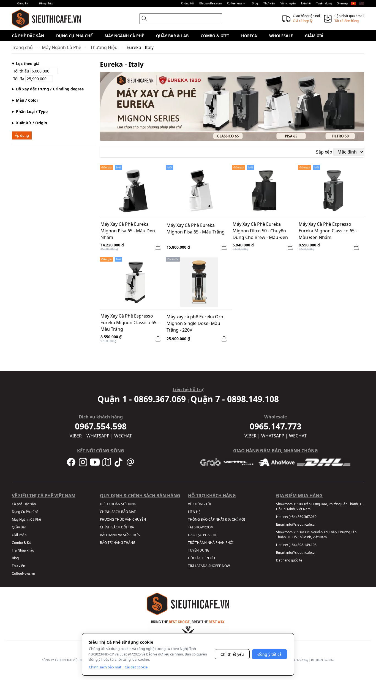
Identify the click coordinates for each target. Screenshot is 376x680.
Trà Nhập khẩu (23, 550)
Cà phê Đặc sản (28, 35)
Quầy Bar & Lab (172, 35)
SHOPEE (214, 565)
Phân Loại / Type (32, 111)
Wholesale (281, 35)
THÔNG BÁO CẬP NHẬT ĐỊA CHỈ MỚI (216, 519)
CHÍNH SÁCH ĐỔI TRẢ (117, 527)
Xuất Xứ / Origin (31, 122)
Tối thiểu (21, 71)
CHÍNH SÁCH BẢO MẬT (118, 511)
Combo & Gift (215, 35)
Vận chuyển (288, 3)
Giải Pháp (19, 535)
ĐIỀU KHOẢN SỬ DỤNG (118, 504)
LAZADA (201, 565)
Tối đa (19, 78)
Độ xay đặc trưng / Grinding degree (50, 89)
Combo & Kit (21, 542)
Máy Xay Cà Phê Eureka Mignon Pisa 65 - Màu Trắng (196, 228)
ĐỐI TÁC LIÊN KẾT (202, 558)
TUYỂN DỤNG (198, 550)
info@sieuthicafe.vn (301, 524)
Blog (255, 3)
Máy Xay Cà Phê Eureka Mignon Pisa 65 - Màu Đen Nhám (127, 230)
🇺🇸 (361, 3)
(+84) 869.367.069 (303, 516)
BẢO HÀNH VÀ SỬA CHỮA (120, 535)
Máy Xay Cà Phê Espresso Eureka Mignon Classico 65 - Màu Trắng (129, 322)
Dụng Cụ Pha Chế (74, 35)
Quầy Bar (19, 527)
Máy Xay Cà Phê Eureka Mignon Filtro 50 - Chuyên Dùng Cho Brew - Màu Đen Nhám (260, 231)
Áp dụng (22, 135)
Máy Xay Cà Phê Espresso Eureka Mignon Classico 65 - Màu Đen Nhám (328, 230)
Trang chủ (22, 47)
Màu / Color (27, 100)
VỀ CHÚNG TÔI (199, 504)
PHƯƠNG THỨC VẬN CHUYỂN (123, 519)
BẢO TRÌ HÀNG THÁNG (117, 542)
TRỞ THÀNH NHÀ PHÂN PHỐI (210, 542)
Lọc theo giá (27, 63)
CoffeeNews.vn (23, 573)
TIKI (191, 565)
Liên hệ (306, 3)
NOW (226, 565)
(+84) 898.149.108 (303, 544)
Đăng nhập (46, 3)
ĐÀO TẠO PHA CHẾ (202, 535)
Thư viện (269, 3)
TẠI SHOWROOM (201, 527)
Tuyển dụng (324, 3)
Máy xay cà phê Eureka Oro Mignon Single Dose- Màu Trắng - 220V (195, 323)
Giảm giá (314, 35)
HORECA (249, 35)
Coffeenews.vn (236, 3)
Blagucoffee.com (210, 3)
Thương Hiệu (104, 47)
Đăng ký (22, 3)
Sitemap (342, 3)
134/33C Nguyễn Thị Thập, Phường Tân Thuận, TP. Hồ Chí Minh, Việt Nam (316, 534)
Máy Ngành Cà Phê (124, 35)
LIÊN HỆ (194, 511)
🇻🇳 (353, 3)
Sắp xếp (324, 152)
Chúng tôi (187, 3)
